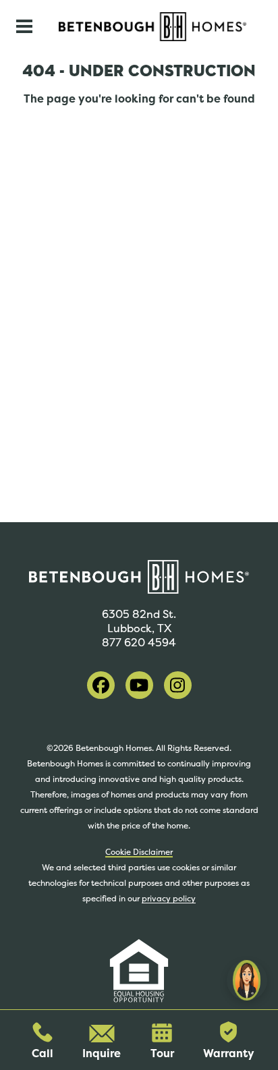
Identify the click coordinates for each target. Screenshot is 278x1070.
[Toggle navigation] (24, 26)
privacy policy (169, 898)
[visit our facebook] (101, 685)
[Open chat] (247, 980)
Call (42, 1053)
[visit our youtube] (139, 685)
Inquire (101, 1053)
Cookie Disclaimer (139, 852)
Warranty (228, 1053)
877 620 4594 (139, 643)
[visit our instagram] (178, 685)
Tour (162, 1053)
